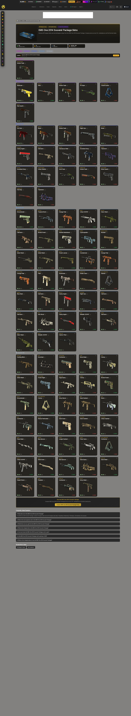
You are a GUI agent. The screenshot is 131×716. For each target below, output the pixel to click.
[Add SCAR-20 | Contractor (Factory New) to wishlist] (75, 479)
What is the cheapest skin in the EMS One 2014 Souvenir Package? (33, 528)
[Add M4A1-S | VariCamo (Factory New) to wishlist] (54, 147)
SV (25, 63)
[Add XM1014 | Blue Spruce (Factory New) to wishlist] (54, 438)
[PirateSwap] (78, 2)
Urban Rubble (42, 169)
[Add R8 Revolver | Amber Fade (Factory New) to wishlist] (33, 62)
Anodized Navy (84, 148)
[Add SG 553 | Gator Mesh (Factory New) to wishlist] (117, 210)
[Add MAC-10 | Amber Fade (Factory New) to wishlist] (75, 127)
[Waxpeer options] (55, 1)
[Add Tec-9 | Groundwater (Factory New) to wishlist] (33, 397)
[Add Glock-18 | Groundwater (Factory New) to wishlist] (33, 210)
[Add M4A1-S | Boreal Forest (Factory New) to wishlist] (54, 231)
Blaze (39, 128)
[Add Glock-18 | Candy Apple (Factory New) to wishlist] (33, 147)
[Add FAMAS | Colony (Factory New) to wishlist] (96, 376)
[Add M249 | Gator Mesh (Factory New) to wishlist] (33, 333)
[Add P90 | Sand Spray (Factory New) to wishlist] (96, 458)
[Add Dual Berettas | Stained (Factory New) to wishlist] (117, 272)
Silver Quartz (104, 169)
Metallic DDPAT (84, 314)
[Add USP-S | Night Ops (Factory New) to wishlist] (96, 127)
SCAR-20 (61, 333)
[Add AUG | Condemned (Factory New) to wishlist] (96, 251)
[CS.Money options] (31, 1)
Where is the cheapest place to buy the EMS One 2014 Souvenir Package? (35, 540)
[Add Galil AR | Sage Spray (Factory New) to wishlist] (75, 376)
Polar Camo (83, 439)
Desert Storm (20, 480)
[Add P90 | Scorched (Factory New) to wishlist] (54, 356)
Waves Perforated (43, 418)
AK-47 (39, 251)
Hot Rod (19, 128)
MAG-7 (18, 83)
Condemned (83, 253)
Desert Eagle (41, 167)
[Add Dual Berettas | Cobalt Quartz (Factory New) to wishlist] (117, 84)
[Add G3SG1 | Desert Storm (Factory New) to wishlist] (33, 479)
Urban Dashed (105, 418)
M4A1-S (39, 83)
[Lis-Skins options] (63, 1)
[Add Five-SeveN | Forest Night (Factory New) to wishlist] (54, 376)
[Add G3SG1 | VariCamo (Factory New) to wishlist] (117, 313)
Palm (39, 273)
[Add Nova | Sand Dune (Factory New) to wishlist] (54, 458)
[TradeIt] (86, 2)
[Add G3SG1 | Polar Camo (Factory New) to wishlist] (96, 438)
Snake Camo (83, 273)
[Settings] (120, 6)
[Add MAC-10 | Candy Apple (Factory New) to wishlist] (75, 292)
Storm (102, 398)
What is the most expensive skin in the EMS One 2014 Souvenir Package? (34, 519)
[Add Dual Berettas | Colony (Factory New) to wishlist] (54, 397)
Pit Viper (82, 85)
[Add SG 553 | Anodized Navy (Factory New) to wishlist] (33, 168)
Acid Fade (62, 169)
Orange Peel (62, 212)
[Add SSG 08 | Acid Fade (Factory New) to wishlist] (75, 168)
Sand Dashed (84, 398)
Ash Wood (41, 314)
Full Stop (19, 189)
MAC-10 (60, 126)
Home (19, 20)
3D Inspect (74, 6)
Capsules (54, 6)
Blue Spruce (41, 439)
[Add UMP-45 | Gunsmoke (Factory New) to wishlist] (75, 272)
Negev (18, 230)
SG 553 (60, 147)
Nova (60, 312)
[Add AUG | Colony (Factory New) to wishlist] (117, 356)
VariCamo (41, 148)
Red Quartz (20, 106)
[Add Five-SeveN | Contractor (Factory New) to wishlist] (75, 356)
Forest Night (41, 377)
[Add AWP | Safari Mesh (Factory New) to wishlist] (33, 251)
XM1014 (18, 292)
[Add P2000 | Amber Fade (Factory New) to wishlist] (75, 84)
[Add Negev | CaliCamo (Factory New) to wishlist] (33, 231)
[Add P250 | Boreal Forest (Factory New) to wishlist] (117, 376)
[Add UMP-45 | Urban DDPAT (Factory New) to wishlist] (33, 458)
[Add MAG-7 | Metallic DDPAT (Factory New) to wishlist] (54, 333)
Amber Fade (20, 63)
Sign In (127, 6)
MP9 (18, 126)
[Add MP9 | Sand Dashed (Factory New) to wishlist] (96, 397)
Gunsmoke (62, 273)
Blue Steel (20, 294)
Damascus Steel (63, 148)
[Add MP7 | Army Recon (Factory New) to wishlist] (75, 397)
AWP (81, 83)
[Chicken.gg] (108, 2)
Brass (102, 128)
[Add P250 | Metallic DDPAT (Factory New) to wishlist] (96, 313)
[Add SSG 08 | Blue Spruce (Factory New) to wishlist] (75, 458)
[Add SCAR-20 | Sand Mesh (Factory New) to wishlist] (117, 458)
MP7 (81, 147)
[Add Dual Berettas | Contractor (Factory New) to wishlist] (117, 438)
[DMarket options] (39, 1)
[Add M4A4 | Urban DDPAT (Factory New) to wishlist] (96, 210)
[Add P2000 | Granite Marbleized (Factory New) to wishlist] (75, 231)
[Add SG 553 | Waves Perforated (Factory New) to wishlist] (54, 417)
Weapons (34, 6)
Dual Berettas (104, 83)
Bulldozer (19, 85)
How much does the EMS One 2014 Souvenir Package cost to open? (33, 532)
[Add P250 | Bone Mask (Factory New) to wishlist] (96, 356)
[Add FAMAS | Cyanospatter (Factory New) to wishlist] (96, 231)
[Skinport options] (47, 1)
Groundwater (20, 212)
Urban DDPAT (84, 212)
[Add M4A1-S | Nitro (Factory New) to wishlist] (54, 84)
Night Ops (83, 128)
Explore (80, 6)
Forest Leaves (63, 253)
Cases (48, 6)
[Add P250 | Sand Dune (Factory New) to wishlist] (75, 417)
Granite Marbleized (64, 232)
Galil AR (19, 312)
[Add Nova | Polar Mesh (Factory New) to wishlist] (33, 438)
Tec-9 (18, 104)
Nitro (39, 85)
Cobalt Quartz (105, 85)
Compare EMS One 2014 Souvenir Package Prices (68, 504)
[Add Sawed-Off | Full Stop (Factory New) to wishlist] (33, 188)
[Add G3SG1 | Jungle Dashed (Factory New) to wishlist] (75, 438)
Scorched (40, 357)
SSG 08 (60, 167)
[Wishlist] (117, 7)
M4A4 (81, 210)
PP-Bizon (103, 126)
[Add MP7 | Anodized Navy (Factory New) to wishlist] (96, 147)
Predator (40, 480)
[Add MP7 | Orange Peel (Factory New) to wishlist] (75, 210)
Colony (103, 357)
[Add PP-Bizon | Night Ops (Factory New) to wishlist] (96, 292)
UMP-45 (39, 126)
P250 (81, 312)
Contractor (62, 357)
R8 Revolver (20, 61)
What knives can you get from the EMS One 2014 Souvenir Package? (33, 523)
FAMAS (102, 147)
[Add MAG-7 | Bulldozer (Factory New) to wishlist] (33, 84)
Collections (41, 6)
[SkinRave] (101, 2)
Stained (103, 273)
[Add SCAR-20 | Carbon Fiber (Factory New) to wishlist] (75, 333)
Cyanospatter (84, 232)
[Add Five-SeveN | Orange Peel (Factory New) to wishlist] (33, 272)
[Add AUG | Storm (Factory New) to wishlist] (117, 397)
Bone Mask (83, 357)
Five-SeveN (103, 167)
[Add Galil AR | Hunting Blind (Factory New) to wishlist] (33, 356)
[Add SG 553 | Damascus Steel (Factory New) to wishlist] (75, 147)
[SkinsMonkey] (71, 2)
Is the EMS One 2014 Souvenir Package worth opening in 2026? (32, 536)
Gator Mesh (104, 212)
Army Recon (62, 398)
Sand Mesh (104, 459)
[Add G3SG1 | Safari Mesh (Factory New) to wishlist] (33, 376)
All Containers (31, 547)
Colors (65, 6)
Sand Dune (62, 418)
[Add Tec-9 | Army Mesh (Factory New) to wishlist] (96, 479)
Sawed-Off (82, 167)
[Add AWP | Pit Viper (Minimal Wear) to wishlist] (96, 84)
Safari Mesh (20, 253)
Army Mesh (83, 480)
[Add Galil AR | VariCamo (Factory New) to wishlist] (33, 313)
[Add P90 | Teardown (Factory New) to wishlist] (54, 188)
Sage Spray (62, 377)
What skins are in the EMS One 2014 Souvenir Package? (31, 513)
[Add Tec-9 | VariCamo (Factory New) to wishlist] (54, 292)
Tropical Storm (42, 212)
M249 (18, 333)
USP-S (81, 126)
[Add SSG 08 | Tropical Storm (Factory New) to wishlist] (54, 210)
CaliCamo (19, 232)
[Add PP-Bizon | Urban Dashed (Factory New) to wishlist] (117, 417)
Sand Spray (83, 459)
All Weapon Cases (21, 547)
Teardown (104, 148)
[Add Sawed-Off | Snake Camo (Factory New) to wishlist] (96, 272)
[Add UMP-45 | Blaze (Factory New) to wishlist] (54, 127)
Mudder (103, 232)
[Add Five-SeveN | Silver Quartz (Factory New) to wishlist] (117, 168)
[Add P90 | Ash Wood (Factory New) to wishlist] (54, 313)
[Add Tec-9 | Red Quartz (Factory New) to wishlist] (33, 104)
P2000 (60, 83)
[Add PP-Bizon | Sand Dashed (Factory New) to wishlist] (96, 417)
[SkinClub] (93, 2)
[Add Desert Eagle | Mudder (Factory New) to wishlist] (117, 231)
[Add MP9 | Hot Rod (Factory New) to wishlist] (33, 127)
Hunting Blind (21, 357)
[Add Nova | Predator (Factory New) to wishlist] (54, 479)
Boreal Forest (42, 232)
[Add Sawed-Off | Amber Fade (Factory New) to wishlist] (96, 168)
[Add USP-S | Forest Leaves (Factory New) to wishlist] (75, 251)
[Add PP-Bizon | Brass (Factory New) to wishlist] (117, 127)
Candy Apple (20, 148)
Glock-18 (19, 147)
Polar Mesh (20, 439)
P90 (39, 188)
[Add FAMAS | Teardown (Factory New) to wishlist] (117, 147)
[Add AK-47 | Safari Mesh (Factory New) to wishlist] (54, 251)
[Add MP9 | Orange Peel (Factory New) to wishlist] (117, 251)
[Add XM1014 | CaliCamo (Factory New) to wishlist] (117, 292)
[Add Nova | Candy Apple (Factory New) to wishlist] (75, 313)
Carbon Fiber (62, 335)
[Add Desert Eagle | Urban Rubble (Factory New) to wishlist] (54, 168)
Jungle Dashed (63, 439)
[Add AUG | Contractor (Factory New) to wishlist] (33, 417)
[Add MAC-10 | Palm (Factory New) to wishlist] (54, 272)
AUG (81, 251)
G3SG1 (102, 312)
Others (60, 6)
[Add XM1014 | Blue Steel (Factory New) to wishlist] (33, 292)
